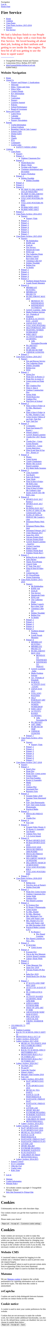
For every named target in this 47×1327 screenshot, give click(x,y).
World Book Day (28, 163)
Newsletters (15, 118)
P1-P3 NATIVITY (33, 1117)
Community (15, 143)
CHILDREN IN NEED (35, 1119)
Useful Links (16, 145)
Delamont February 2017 (36, 530)
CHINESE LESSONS (35, 352)
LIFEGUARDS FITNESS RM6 (32, 1004)
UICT (28, 785)
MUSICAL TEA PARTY (31, 1132)
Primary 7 (20, 212)
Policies (14, 105)
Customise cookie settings (30, 1224)
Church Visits (31, 564)
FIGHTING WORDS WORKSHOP (35, 331)
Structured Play (32, 789)
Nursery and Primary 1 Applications (25, 82)
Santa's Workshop (28, 174)
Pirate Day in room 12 (35, 379)
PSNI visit (30, 252)
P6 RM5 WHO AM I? (30, 209)
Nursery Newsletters (19, 120)
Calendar (14, 116)
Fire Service (11, 30)
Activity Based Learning (35, 435)
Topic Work (30, 479)
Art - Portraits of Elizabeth (32, 315)
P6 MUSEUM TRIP (34, 350)
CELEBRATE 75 (18, 1025)
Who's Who (15, 89)
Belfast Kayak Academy (35, 557)
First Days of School (34, 401)
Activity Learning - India (36, 310)
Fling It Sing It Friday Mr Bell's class (34, 482)
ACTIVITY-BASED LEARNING (34, 338)
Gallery (14, 1028)
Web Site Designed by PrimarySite (19, 1192)
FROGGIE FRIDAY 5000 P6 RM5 (34, 850)
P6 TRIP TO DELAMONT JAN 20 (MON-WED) (32, 195)
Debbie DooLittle (33, 887)
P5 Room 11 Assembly (35, 829)
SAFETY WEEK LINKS (26, 147)
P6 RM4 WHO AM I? (30, 207)
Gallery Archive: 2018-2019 (27, 1039)
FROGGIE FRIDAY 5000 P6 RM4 (34, 855)
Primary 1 (20, 156)
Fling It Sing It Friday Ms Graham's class (34, 489)
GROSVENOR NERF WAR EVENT (35, 1013)
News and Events (13, 111)
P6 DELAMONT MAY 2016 (38, 652)
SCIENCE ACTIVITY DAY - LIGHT (35, 320)
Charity (14, 138)
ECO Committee (17, 1164)
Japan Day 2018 (32, 967)
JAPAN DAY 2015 (34, 323)
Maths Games (31, 548)
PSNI (28, 370)
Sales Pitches (31, 559)
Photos (28, 457)
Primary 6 (20, 187)
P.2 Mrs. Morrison (33, 914)
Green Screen (31, 459)
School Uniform (17, 127)
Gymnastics (30, 426)
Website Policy (12, 1183)
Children (9, 21)
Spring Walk (31, 394)
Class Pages (10, 23)
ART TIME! (31, 348)
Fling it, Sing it (32, 388)
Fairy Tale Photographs (35, 802)
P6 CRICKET (31, 345)
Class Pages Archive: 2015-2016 (19, 25)
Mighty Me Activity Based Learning (34, 465)
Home (8, 19)
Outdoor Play (31, 399)
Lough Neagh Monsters (35, 283)
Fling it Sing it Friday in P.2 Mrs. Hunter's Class (35, 413)
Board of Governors (19, 109)
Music (13, 136)
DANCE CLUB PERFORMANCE (33, 1096)
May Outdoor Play (33, 386)
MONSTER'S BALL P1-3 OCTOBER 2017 (31, 1055)
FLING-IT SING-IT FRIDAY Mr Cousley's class (35, 517)
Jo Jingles (30, 267)
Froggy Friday (31, 776)
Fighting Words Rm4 (34, 551)
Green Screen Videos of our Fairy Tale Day (35, 418)
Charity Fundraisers (34, 461)
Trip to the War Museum (35, 954)
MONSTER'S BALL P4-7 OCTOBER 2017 (31, 1060)
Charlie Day (31, 818)
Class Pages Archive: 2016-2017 (29, 357)
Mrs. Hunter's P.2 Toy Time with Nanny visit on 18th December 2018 (35, 923)
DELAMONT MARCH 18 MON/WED (36, 864)
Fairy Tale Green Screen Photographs (35, 806)
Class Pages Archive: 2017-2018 (29, 762)
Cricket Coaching (33, 546)
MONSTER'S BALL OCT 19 (28, 1037)
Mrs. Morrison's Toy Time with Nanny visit (35, 917)
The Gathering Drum (34, 254)
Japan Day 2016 (32, 535)
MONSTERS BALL (34, 1121)
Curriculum (15, 98)
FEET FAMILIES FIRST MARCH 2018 (31, 1046)
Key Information (17, 94)
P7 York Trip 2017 (33, 566)
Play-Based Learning (34, 901)
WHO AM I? (31, 334)
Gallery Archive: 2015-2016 (32, 1079)
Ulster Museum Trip (34, 965)
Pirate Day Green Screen (36, 892)
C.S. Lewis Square (33, 836)
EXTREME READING (35, 1112)
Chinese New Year (33, 834)
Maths (28, 782)
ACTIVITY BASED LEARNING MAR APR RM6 (34, 998)
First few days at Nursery (36, 885)
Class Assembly (32, 473)
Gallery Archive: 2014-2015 (32, 1124)
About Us (10, 80)
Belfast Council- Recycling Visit (32, 257)
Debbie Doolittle (27, 178)
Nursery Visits (31, 218)
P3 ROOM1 (31, 945)
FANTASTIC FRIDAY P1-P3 (33, 1141)
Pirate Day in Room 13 (35, 377)
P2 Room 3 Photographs (35, 907)
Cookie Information (14, 1181)
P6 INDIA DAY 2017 (35, 508)
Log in (3, 4)
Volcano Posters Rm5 (34, 537)
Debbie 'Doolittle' (33, 263)
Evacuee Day (31, 952)
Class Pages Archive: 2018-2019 (29, 878)
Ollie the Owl (16, 1166)
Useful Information (18, 125)
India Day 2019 (32, 974)
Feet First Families (33, 778)
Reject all (5, 1224)
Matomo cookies (13, 1279)
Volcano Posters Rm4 (34, 539)
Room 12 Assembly (34, 780)
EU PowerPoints (32, 575)
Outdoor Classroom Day (30, 158)
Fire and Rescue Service (35, 361)
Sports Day (30, 374)
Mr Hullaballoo (32, 241)
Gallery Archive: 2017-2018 (27, 1041)
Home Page (5, 6)
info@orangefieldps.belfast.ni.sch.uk (20, 65)
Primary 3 (20, 176)
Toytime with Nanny (29, 167)
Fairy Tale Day (32, 421)
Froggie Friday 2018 (34, 796)
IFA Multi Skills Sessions (36, 468)
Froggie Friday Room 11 (36, 827)
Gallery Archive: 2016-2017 (27, 1063)
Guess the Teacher (28, 1070)
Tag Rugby (30, 475)
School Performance (19, 107)
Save (23, 1325)
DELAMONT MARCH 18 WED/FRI (36, 859)
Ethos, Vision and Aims (20, 87)
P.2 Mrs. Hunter (32, 912)
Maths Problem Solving (35, 312)
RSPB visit (30, 243)
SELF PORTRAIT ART (36, 328)
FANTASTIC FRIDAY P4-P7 (33, 1139)
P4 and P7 (25, 1068)
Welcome (14, 85)
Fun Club (30, 823)
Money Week (26, 165)
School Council (17, 1161)
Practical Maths (32, 809)
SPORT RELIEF (33, 1110)
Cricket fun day (32, 573)
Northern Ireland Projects (36, 281)
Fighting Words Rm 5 (34, 553)
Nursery (9, 28)
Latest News (16, 114)
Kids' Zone (15, 1170)
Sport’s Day (30, 769)
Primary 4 (20, 183)
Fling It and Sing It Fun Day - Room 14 (35, 451)
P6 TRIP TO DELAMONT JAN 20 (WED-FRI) (32, 190)
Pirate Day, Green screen (36, 773)
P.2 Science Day (32, 905)
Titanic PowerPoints (34, 562)
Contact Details (17, 91)
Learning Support (18, 102)
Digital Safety (16, 134)
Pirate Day (30, 771)
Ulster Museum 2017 (34, 533)
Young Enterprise (33, 486)
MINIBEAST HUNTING (31, 288)
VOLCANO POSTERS (35, 325)
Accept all (15, 1224)
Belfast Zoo (30, 265)
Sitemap (9, 1179)
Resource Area (32, 791)
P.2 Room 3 (35, 932)
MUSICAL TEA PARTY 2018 (33, 1043)
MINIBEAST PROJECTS (31, 293)
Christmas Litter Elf (34, 261)
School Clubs (16, 131)
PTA (13, 140)
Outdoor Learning (23, 1030)
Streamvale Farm (32, 250)
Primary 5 (20, 185)
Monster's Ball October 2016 (32, 1074)
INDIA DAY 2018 (33, 847)
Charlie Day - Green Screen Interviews (34, 447)
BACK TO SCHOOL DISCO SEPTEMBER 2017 (33, 1051)
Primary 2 (20, 160)
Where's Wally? (32, 432)
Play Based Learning (40, 935)
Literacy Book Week (34, 959)
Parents (9, 123)
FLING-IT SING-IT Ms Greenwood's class (35, 511)
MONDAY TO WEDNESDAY (37, 302)
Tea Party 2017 (27, 1066)
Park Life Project (32, 477)
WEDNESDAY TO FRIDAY (37, 306)
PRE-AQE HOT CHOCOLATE (32, 1018)
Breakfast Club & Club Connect (23, 129)
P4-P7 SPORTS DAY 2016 (32, 1128)
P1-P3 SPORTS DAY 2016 (32, 1130)
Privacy (14, 96)
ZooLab (29, 245)
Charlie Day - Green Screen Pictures (34, 442)
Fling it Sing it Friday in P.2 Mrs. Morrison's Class (35, 408)
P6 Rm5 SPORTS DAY (35, 840)
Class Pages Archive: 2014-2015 (29, 214)
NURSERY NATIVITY (35, 1115)
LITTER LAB (32, 1108)
